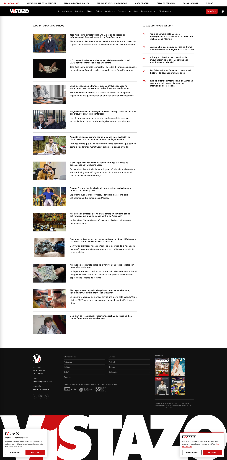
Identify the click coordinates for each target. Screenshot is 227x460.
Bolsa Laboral (190, 3)
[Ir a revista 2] (178, 367)
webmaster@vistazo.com (42, 382)
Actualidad (79, 11)
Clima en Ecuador (166, 3)
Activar (35, 452)
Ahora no (14, 452)
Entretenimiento (148, 11)
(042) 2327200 (38, 374)
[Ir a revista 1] (162, 367)
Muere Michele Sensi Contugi (41, 3)
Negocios (132, 11)
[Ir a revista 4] (178, 386)
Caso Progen (142, 3)
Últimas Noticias (65, 11)
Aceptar (212, 452)
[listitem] (35, 396)
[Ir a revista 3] (162, 386)
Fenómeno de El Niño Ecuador (112, 3)
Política (99, 11)
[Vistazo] (19, 11)
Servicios (109, 11)
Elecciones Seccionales (76, 3)
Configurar (192, 452)
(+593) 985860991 (39, 371)
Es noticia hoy (11, 3)
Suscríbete (211, 11)
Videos (209, 3)
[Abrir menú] (4, 11)
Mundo (90, 11)
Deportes (121, 11)
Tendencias (164, 11)
